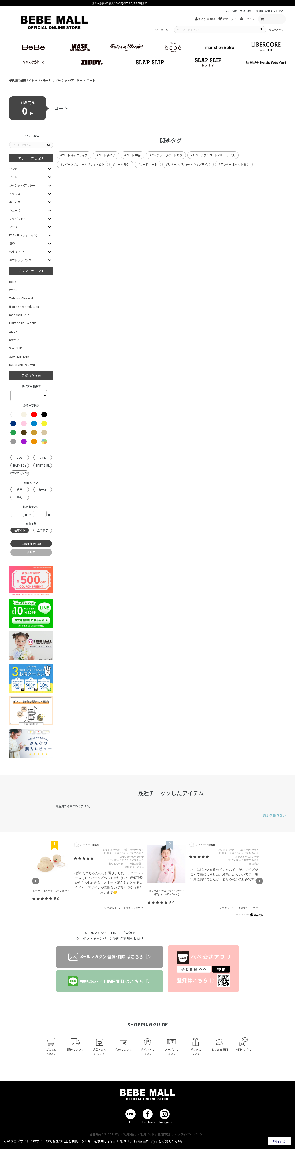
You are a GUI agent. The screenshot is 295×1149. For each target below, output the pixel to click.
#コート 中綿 (132, 155)
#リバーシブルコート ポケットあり (82, 164)
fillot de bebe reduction (24, 306)
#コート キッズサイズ (74, 155)
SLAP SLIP (15, 348)
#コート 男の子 (106, 155)
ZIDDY (13, 331)
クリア (31, 552)
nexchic (14, 340)
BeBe (12, 281)
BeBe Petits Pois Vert (22, 365)
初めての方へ (276, 30)
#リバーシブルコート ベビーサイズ (213, 155)
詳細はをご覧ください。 (150, 1141)
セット (13, 177)
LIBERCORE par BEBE (23, 323)
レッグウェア (17, 218)
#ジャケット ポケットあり (166, 155)
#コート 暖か (121, 164)
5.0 (56, 899)
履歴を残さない (274, 815)
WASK (13, 290)
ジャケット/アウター (22, 185)
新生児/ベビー (18, 252)
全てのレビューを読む (120, 908)
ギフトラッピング (20, 260)
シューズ (14, 210)
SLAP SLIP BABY (19, 356)
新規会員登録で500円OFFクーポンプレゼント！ (147, 3)
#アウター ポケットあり (234, 164)
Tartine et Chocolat (21, 298)
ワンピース (16, 169)
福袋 (12, 243)
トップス (14, 194)
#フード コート (147, 164)
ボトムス (14, 202)
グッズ (13, 227)
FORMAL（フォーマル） (24, 235)
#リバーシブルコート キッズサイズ (188, 164)
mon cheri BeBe (19, 315)
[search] (260, 29)
